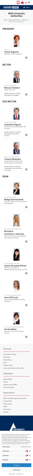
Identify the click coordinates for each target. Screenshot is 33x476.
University (24, 20)
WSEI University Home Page (11, 20)
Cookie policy (12, 473)
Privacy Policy (19, 473)
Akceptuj (16, 465)
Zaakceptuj (16, 470)
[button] (26, 7)
